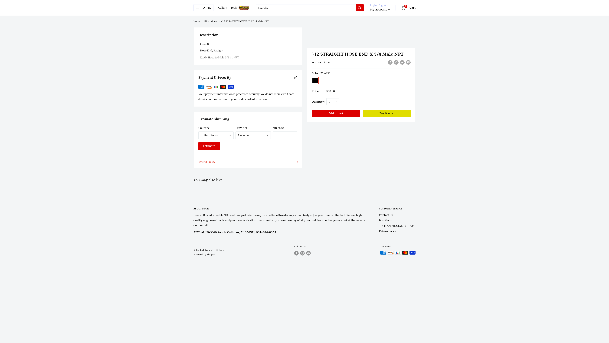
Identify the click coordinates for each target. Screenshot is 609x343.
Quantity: (318, 101)
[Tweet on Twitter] (402, 62)
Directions (385, 220)
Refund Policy (206, 162)
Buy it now (387, 113)
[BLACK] (315, 80)
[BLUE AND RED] (323, 80)
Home (196, 21)
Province (242, 128)
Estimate (209, 146)
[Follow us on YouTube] (308, 253)
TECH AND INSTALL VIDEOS (396, 226)
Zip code (278, 128)
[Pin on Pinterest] (396, 62)
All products (210, 21)
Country (203, 128)
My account (379, 9)
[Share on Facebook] (390, 62)
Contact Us (386, 215)
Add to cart (335, 113)
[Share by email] (408, 62)
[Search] (360, 7)
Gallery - (223, 7)
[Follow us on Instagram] (302, 253)
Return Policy (387, 231)
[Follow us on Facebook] (296, 253)
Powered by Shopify (204, 254)
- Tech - (233, 7)
